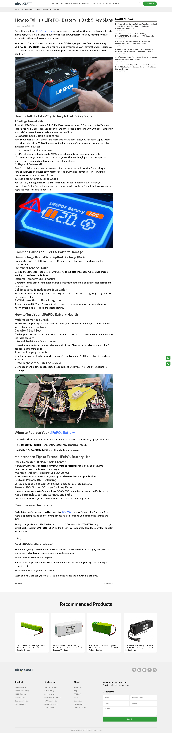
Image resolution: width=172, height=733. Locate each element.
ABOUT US (97, 3)
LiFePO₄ (66, 512)
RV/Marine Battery (51, 701)
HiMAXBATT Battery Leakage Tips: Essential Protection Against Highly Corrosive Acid (132, 43)
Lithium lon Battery (22, 691)
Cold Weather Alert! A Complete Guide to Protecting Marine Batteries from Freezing (136, 58)
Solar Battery (49, 691)
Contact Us (78, 701)
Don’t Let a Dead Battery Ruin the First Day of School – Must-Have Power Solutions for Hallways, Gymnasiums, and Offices (136, 26)
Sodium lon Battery (22, 701)
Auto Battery (49, 708)
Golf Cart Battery (50, 687)
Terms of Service (80, 708)
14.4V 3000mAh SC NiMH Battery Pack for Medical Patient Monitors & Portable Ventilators (67, 648)
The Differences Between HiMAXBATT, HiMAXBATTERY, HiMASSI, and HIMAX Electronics (134, 35)
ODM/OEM (86, 3)
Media (76, 697)
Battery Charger (21, 704)
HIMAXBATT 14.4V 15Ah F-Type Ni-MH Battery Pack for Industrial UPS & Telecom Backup (103, 648)
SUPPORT (116, 3)
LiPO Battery (20, 697)
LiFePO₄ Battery (62, 433)
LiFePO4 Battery (21, 687)
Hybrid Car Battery (51, 704)
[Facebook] (139, 670)
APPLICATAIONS (71, 3)
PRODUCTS (56, 3)
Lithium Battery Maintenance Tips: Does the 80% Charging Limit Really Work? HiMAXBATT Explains (134, 50)
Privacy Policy (79, 704)
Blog (21, 9)
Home (17, 9)
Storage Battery (50, 694)
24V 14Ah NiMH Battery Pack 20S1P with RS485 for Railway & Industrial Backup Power (139, 648)
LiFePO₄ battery (43, 31)
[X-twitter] (149, 670)
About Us (77, 687)
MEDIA (105, 3)
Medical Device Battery (52, 697)
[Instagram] (155, 670)
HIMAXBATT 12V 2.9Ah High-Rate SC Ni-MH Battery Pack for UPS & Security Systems (31, 648)
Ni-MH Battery (20, 694)
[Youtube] (144, 670)
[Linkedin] (134, 670)
